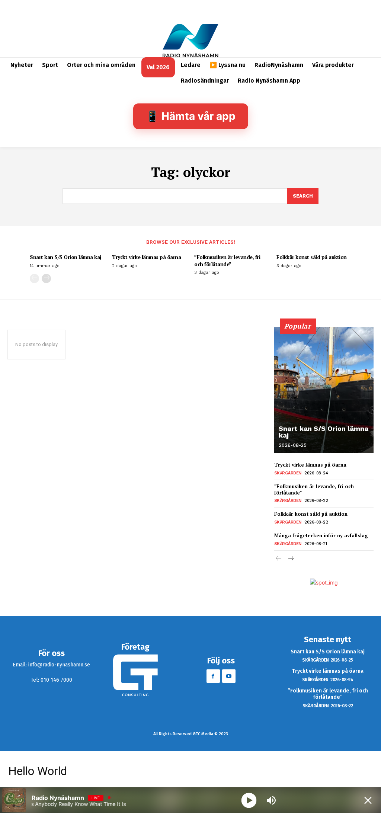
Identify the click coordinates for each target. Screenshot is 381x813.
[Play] (249, 800)
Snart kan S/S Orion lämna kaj (65, 256)
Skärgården (287, 473)
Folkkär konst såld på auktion (311, 256)
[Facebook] (213, 676)
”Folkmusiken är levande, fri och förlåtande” (227, 260)
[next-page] (46, 278)
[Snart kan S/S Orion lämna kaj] (324, 390)
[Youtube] (229, 676)
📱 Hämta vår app (191, 116)
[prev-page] (34, 278)
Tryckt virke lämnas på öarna (146, 256)
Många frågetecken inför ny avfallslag (321, 535)
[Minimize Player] (368, 800)
